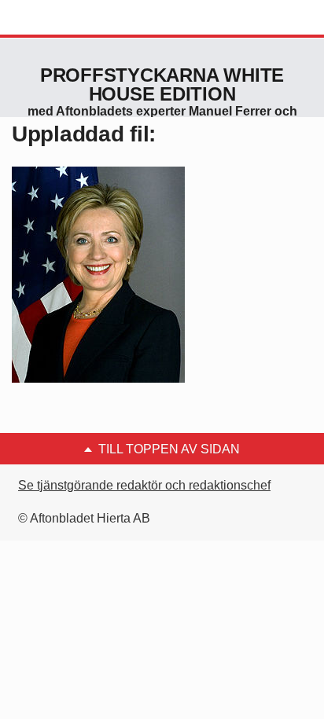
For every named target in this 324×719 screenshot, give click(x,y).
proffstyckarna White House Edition (162, 84)
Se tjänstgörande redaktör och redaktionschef (144, 485)
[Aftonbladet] (71, 18)
